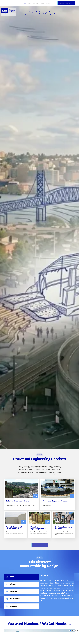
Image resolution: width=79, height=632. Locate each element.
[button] (36, 3)
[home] (11, 3)
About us (29, 3)
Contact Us (48, 3)
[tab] (21, 577)
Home (25, 3)
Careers (42, 3)
